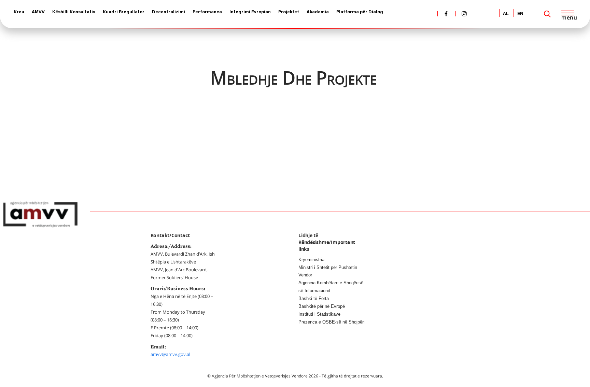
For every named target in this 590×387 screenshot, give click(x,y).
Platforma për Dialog (359, 12)
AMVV (38, 12)
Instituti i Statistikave (319, 314)
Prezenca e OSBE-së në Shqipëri (331, 322)
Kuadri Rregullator (123, 12)
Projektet (288, 12)
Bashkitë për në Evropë (321, 306)
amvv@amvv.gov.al (170, 354)
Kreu (19, 12)
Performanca (207, 12)
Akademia (318, 12)
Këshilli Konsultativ (73, 12)
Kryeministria (311, 259)
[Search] (547, 14)
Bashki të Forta (313, 298)
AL (506, 14)
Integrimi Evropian (250, 12)
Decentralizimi (168, 12)
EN (520, 14)
